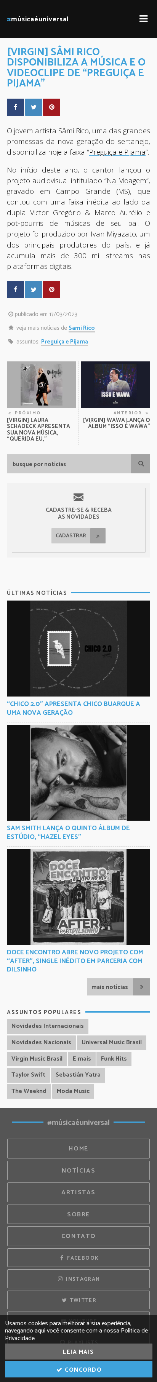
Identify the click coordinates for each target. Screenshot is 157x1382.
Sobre (78, 1214)
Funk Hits (114, 1059)
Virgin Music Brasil (36, 1059)
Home (78, 1149)
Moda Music (73, 1091)
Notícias (79, 1171)
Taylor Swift (28, 1075)
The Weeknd (28, 1091)
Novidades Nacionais (41, 1042)
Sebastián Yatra (78, 1075)
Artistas (78, 1192)
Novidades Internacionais (47, 1026)
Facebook (82, 1258)
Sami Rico (82, 328)
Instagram (82, 1279)
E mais (82, 1059)
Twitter (82, 1300)
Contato (78, 1236)
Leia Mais (78, 1352)
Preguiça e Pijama (64, 342)
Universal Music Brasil (112, 1042)
